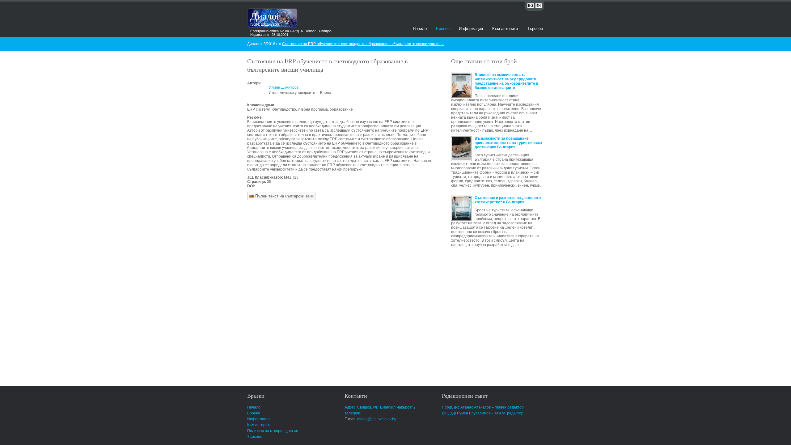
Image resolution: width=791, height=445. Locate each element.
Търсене (535, 28)
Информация (471, 28)
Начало (420, 28)
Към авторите (505, 28)
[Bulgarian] (530, 6)
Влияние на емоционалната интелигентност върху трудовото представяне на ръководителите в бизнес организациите (506, 81)
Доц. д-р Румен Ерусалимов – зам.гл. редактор (482, 413)
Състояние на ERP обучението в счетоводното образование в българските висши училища (363, 44)
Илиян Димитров (283, 87)
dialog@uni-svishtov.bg (376, 419)
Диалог (265, 15)
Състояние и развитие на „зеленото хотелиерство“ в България (508, 200)
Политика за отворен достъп (272, 431)
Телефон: (353, 413)
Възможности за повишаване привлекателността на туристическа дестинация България (508, 142)
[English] (538, 6)
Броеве (443, 28)
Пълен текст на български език (284, 196)
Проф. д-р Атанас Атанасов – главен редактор (483, 407)
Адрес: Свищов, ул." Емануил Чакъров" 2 (380, 407)
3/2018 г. (271, 44)
